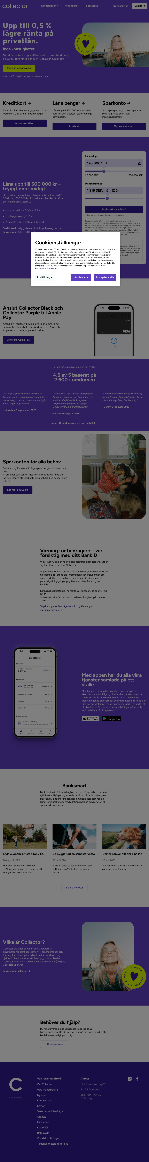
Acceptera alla (105, 277)
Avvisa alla (81, 277)
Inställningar (45, 277)
